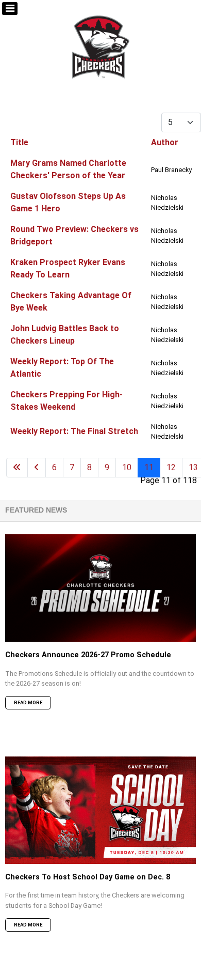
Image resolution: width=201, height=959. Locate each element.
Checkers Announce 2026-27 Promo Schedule (88, 655)
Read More (28, 702)
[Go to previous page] (36, 467)
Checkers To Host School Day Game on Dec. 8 (87, 877)
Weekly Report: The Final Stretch (74, 431)
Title (19, 142)
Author (164, 142)
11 (149, 467)
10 (126, 467)
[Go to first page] (17, 467)
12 (171, 467)
